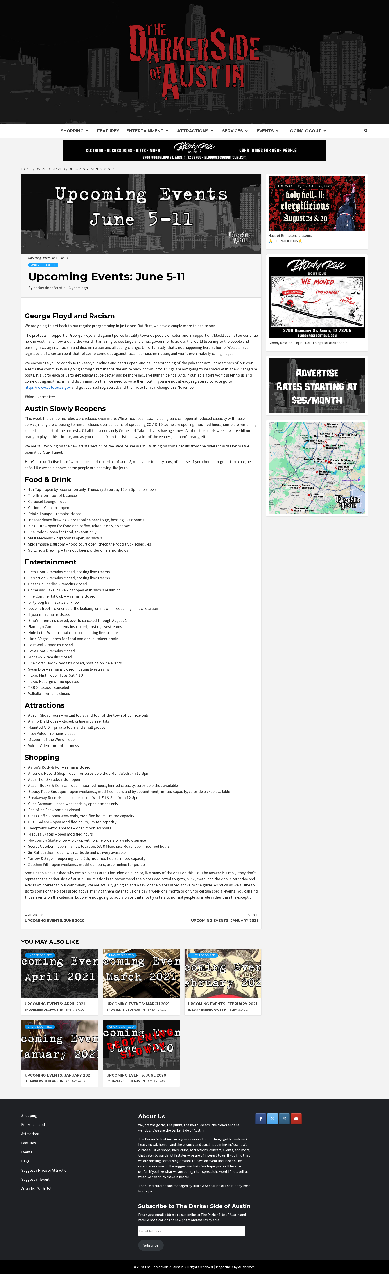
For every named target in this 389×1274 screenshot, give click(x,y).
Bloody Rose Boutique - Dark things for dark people (308, 342)
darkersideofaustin (49, 287)
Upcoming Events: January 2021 (224, 918)
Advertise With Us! (36, 1188)
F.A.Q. (25, 1161)
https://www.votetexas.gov (48, 387)
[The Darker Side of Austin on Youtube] (296, 1118)
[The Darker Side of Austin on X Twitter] (272, 1118)
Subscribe (150, 1245)
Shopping (72, 130)
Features (108, 130)
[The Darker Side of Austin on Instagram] (284, 1118)
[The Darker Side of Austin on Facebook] (260, 1118)
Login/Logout (304, 130)
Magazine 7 (224, 1267)
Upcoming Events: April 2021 (55, 1004)
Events (265, 130)
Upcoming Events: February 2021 (222, 1004)
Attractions (192, 130)
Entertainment (144, 130)
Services (232, 130)
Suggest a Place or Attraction (44, 1170)
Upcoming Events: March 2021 (138, 1004)
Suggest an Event (35, 1179)
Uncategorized (43, 265)
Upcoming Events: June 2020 (54, 918)
